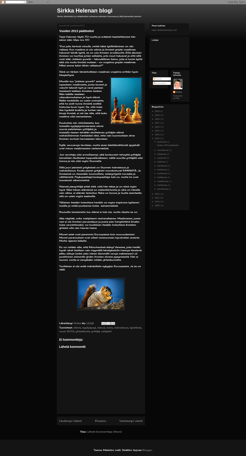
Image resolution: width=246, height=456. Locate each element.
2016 (157, 127)
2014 (157, 134)
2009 (157, 205)
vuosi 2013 (66, 331)
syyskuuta (162, 158)
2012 (157, 194)
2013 (157, 138)
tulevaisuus (121, 327)
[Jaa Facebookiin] (110, 323)
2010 (157, 201)
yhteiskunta (83, 331)
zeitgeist (106, 331)
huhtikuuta (162, 177)
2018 (157, 119)
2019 (157, 115)
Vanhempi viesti (131, 421)
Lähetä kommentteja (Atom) (104, 431)
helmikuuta (162, 185)
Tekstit (158, 79)
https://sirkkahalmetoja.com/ (164, 30)
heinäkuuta (162, 166)
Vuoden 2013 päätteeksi (168, 145)
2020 (157, 111)
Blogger (147, 450)
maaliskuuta (163, 181)
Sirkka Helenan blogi (84, 10)
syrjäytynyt (89, 327)
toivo (110, 327)
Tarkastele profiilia (177, 97)
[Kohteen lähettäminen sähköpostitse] (102, 323)
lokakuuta (162, 154)
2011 (157, 198)
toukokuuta (162, 173)
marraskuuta (163, 150)
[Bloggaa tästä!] (105, 323)
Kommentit (160, 83)
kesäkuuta (162, 169)
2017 (157, 123)
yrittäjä (95, 331)
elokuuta (161, 162)
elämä (77, 327)
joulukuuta (162, 142)
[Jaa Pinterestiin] (113, 323)
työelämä (135, 327)
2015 (157, 131)
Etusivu (100, 421)
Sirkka (179, 92)
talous (101, 327)
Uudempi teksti (70, 421)
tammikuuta (162, 189)
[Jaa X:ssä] (108, 323)
